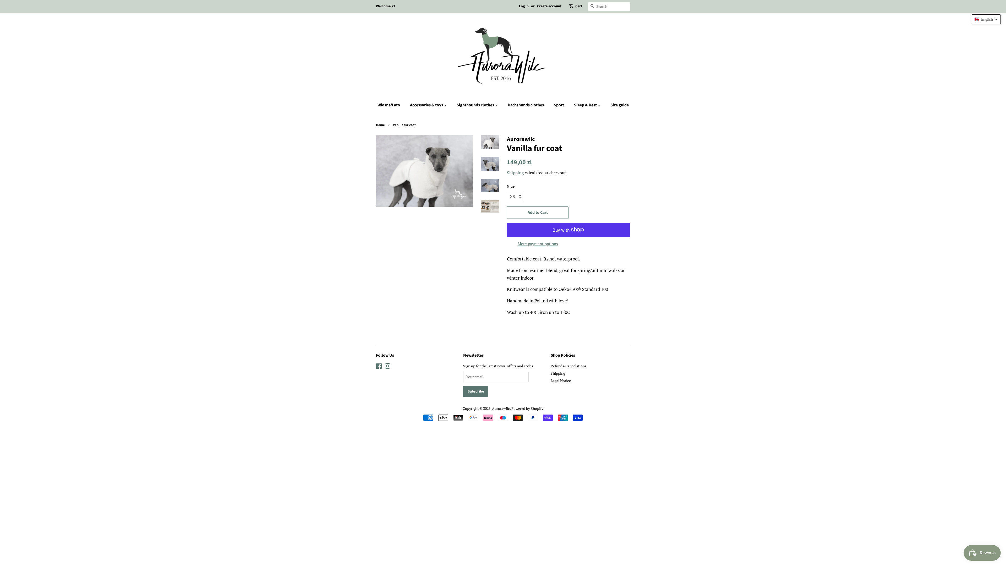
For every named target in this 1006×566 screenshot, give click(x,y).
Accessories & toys (427, 105)
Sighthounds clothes (476, 105)
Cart (578, 6)
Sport (559, 105)
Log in (524, 6)
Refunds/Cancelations (568, 365)
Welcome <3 (385, 6)
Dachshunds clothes (526, 105)
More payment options (538, 243)
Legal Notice (561, 380)
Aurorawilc (501, 408)
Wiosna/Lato (389, 105)
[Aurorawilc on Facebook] (379, 366)
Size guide (619, 105)
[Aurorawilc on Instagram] (387, 366)
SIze (511, 186)
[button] (986, 19)
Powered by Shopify (527, 408)
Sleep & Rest (586, 105)
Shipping (515, 173)
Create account (549, 6)
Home (380, 125)
